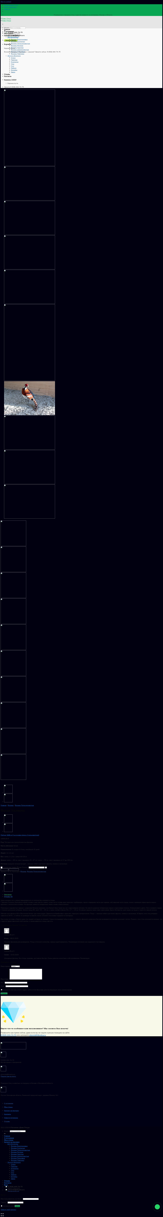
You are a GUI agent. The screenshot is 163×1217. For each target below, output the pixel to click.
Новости (7, 9)
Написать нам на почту (13, 1191)
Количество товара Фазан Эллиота (15, 867)
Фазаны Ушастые (17, 48)
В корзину (4, 869)
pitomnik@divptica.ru (37, 1035)
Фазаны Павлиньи (17, 54)
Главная (7, 29)
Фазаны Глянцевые (18, 52)
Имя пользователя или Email (11, 1199)
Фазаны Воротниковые (19, 40)
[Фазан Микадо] (8, 802)
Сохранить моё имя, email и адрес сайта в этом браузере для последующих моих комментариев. (37, 990)
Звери (13, 72)
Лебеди (13, 68)
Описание (8, 895)
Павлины (14, 60)
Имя (3, 983)
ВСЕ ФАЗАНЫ (12, 37)
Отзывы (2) (8, 897)
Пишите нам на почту (8, 1076)
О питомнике (9, 31)
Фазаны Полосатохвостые (20, 44)
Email (3, 986)
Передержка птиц (11, 5)
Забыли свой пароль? (8, 1210)
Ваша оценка (6, 966)
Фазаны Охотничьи (18, 42)
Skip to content (6, 2)
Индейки (14, 70)
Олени (13, 58)
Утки (12, 64)
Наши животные (10, 7)
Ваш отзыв (5, 979)
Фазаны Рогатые (17, 46)
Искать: (6, 28)
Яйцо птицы (8, 33)
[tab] (83, 895)
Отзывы (7, 74)
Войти (17, 1206)
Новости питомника (11, 1118)
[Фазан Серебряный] (8, 793)
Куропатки (14, 62)
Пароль (4, 1202)
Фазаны (10, 805)
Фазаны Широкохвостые (20, 50)
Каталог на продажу (12, 35)
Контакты (7, 76)
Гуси (12, 66)
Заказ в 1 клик (13, 869)
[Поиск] (4, 1133)
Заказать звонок (10, 40)
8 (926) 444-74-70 (8, 1035)
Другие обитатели (14, 56)
